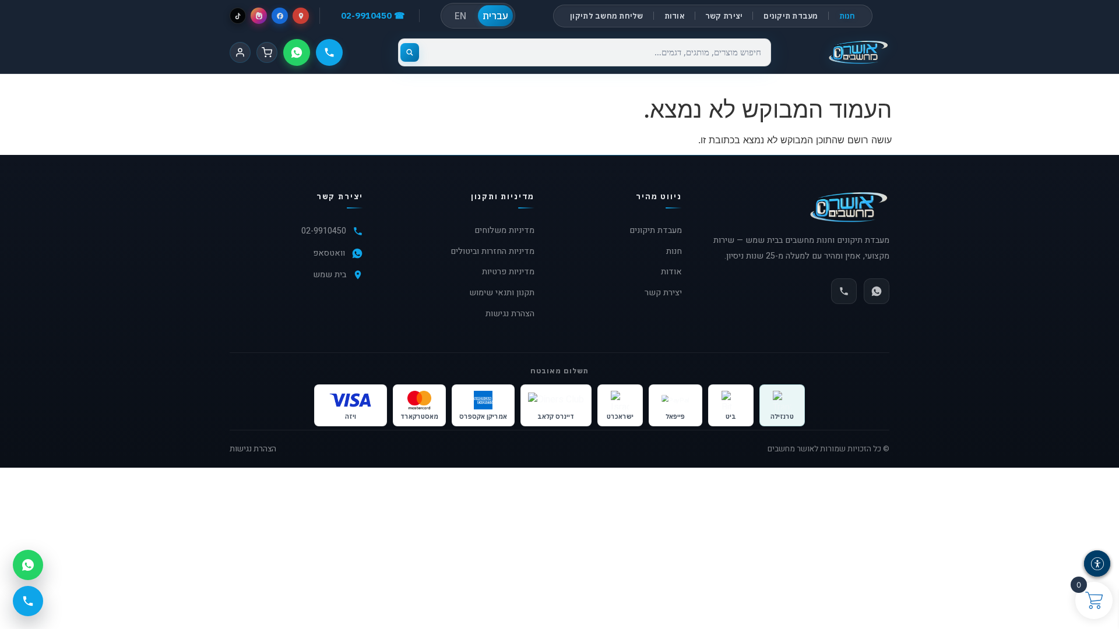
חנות (847, 16)
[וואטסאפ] (296, 52)
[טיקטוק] (238, 16)
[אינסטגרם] (259, 16)
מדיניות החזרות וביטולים (492, 251)
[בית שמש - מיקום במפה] (301, 16)
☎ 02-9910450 (373, 15)
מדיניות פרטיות (508, 272)
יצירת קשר (724, 16)
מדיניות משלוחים (504, 230)
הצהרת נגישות (509, 314)
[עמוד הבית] (858, 52)
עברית (495, 16)
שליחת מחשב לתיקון (606, 16)
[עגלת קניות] (266, 52)
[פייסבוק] (280, 16)
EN (460, 16)
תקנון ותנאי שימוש (501, 293)
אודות (674, 16)
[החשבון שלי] (240, 52)
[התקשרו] (329, 52)
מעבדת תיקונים (790, 16)
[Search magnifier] (409, 52)
